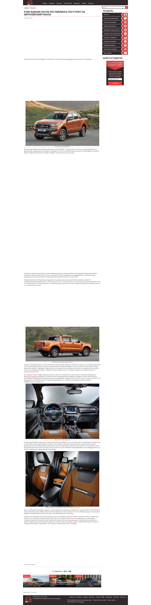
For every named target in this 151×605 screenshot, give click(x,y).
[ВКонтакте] (65, 571)
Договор (59, 3)
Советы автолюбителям (111, 18)
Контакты (123, 597)
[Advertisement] (115, 112)
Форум (85, 597)
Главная (44, 3)
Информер (77, 3)
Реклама (116, 597)
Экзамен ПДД (68, 3)
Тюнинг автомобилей (110, 41)
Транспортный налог (100, 600)
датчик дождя (73, 520)
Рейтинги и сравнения (110, 37)
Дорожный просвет (30, 376)
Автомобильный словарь (75, 602)
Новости (106, 14)
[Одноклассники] (68, 571)
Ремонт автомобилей (110, 22)
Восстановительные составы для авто (79, 600)
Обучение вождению (109, 45)
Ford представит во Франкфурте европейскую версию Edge (34, 585)
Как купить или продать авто (112, 33)
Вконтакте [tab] (27, 592)
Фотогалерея (107, 53)
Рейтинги (91, 3)
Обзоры (84, 3)
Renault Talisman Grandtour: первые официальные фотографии (87, 585)
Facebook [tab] (33, 592)
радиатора (69, 59)
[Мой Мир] (70, 571)
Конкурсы (52, 3)
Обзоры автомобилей (110, 26)
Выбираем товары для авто (112, 30)
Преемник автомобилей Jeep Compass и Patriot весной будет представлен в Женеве (62, 584)
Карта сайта (111, 600)
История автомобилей (110, 49)
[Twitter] (66, 571)
